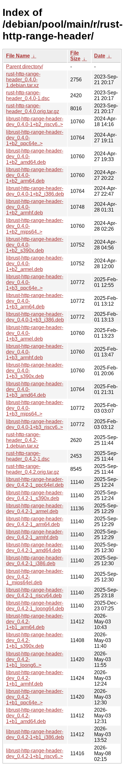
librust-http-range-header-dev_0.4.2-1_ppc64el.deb (35, 482)
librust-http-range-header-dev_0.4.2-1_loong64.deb (35, 605)
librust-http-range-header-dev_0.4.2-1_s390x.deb (34, 495)
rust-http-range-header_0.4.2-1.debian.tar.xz (23, 440)
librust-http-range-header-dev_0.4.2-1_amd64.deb (34, 547)
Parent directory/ (24, 66)
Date (99, 55)
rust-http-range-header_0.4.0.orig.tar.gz (32, 108)
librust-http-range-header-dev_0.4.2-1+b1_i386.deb (35, 734)
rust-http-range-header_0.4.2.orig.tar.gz (32, 469)
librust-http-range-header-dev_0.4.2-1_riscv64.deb (34, 592)
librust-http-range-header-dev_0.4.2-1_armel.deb (34, 508)
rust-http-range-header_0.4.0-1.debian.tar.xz (23, 79)
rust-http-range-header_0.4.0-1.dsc (28, 95)
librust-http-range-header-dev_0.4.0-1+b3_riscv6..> (34, 424)
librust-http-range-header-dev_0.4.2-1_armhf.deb (34, 534)
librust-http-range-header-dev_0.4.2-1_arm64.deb (34, 521)
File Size (75, 55)
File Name (18, 55)
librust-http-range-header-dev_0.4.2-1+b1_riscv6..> (34, 753)
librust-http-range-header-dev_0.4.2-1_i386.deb (34, 560)
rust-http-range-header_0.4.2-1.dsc (28, 456)
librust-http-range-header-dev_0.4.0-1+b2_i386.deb (35, 191)
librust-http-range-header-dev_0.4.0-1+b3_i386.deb (35, 316)
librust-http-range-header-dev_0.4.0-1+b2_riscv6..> (34, 121)
